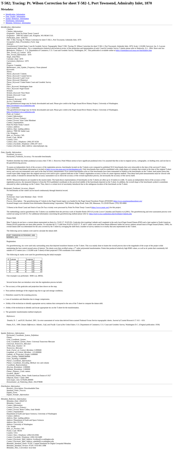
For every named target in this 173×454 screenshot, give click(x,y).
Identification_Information (15, 14)
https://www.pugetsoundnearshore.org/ (127, 201)
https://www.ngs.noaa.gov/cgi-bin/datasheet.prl (63, 169)
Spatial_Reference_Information (17, 19)
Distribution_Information (15, 21)
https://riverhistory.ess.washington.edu (21, 106)
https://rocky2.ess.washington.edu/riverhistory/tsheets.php (110, 214)
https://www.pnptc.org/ (100, 207)
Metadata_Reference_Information (18, 23)
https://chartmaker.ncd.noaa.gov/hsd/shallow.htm (134, 50)
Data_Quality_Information (15, 16)
